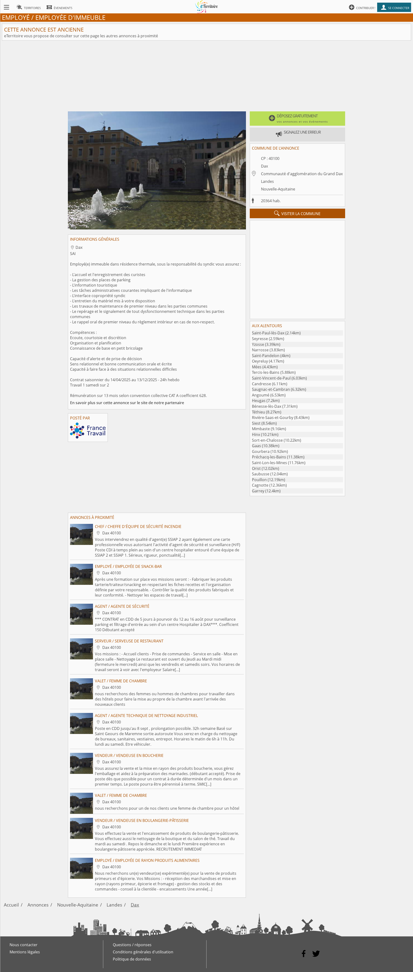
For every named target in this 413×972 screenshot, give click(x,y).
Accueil (11, 904)
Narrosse (260, 350)
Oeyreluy (260, 361)
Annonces (38, 904)
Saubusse (260, 474)
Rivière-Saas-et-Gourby (272, 417)
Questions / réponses (132, 944)
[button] (297, 118)
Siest (256, 423)
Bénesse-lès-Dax (266, 406)
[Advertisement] (206, 76)
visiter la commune (297, 213)
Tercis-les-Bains (265, 372)
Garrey (258, 491)
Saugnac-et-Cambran (271, 389)
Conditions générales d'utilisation (143, 952)
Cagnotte (260, 485)
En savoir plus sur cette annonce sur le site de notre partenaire (127, 402)
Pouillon (259, 479)
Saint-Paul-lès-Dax (268, 333)
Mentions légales (25, 952)
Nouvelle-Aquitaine (278, 189)
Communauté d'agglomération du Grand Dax (302, 173)
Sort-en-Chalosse (267, 440)
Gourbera (261, 451)
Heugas (259, 400)
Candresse (261, 383)
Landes (267, 181)
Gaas (256, 445)
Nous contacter (24, 944)
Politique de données (132, 959)
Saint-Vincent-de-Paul (271, 378)
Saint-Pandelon (265, 355)
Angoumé (260, 395)
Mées (256, 366)
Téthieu (258, 412)
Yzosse (258, 344)
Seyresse (260, 338)
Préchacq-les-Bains (269, 457)
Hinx (256, 434)
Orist (256, 468)
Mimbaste (261, 428)
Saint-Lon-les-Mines (269, 462)
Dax (264, 166)
